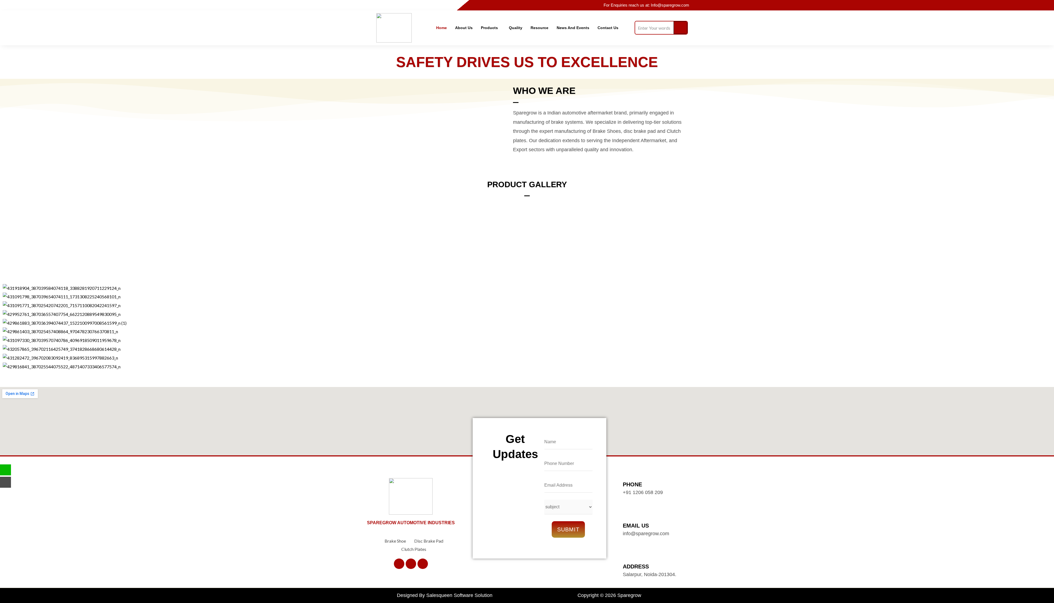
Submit (568, 529)
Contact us (608, 28)
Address (636, 566)
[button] (491, 28)
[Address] (627, 556)
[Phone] (627, 474)
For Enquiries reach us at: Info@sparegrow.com (646, 5)
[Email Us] (627, 515)
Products (489, 28)
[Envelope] (5, 482)
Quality (515, 28)
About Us (464, 28)
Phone (632, 484)
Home (441, 28)
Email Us (636, 526)
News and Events (573, 28)
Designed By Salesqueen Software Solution (444, 595)
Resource (539, 28)
